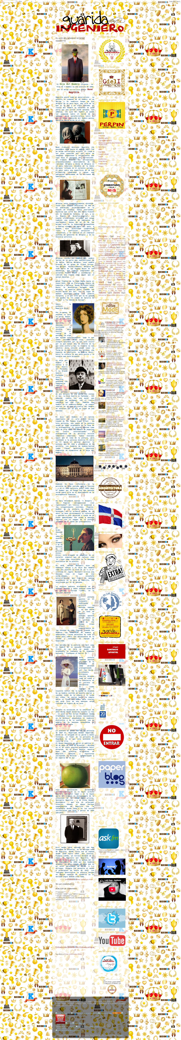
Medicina (109, 274)
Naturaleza (119, 275)
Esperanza (112, 257)
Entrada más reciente (65, 947)
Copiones (115, 245)
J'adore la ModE (104, 154)
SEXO (106, 287)
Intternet (103, 271)
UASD (120, 290)
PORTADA (102, 136)
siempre (113, 286)
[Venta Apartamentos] (63, 1013)
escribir (123, 255)
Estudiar (122, 257)
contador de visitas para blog (108, 463)
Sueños (101, 288)
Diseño (120, 252)
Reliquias (119, 285)
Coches (112, 243)
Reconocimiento (105, 285)
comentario (120, 242)
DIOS (115, 251)
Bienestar (120, 241)
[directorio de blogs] (105, 1013)
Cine (106, 242)
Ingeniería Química (116, 265)
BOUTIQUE (102, 147)
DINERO (108, 252)
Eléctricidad (121, 254)
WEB (100, 149)
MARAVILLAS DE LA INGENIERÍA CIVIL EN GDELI (115, 417)
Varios (116, 293)
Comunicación (103, 245)
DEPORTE (109, 250)
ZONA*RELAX (103, 161)
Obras (108, 277)
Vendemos (110, 295)
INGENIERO (103, 267)
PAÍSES (120, 277)
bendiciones (110, 241)
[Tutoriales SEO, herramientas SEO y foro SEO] (122, 1013)
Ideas (100, 263)
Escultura (102, 257)
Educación (109, 254)
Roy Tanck (111, 227)
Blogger (120, 1035)
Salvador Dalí (110, 390)
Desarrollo (77, 879)
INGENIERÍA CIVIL (110, 263)
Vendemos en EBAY (112, 378)
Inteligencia (84, 879)
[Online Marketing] (78, 1023)
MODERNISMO (102, 275)
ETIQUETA (103, 259)
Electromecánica (106, 255)
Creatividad (102, 248)
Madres (101, 274)
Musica (111, 275)
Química (117, 282)
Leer (120, 271)
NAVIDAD (101, 277)
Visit (61, 1028)
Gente (100, 261)
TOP (112, 290)
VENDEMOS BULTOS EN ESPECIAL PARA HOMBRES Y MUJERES (115, 365)
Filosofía (115, 259)
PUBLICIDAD (103, 164)
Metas (118, 274)
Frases (121, 259)
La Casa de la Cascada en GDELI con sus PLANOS (114, 403)
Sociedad (120, 287)
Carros (100, 243)
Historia (109, 261)
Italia (115, 271)
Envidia (117, 255)
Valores (102, 293)
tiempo (105, 290)
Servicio (101, 286)
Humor (119, 261)
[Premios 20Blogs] (103, 718)
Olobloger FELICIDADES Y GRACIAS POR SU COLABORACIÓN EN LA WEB (115, 324)
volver (121, 295)
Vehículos (101, 295)
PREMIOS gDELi (104, 138)
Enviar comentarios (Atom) (73, 954)
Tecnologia (121, 289)
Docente (101, 253)
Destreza (101, 252)
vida (116, 295)
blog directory (70, 1027)
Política (109, 280)
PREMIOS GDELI (111, 351)
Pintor (91, 879)
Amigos (101, 166)
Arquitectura (103, 159)
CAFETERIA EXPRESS (105, 140)
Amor (119, 236)
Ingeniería (102, 152)
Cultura (70, 879)
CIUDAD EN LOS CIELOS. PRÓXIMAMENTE (114, 432)
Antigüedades (103, 239)
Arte (66, 879)
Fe (109, 259)
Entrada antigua (87, 947)
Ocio (114, 277)
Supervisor (111, 288)
